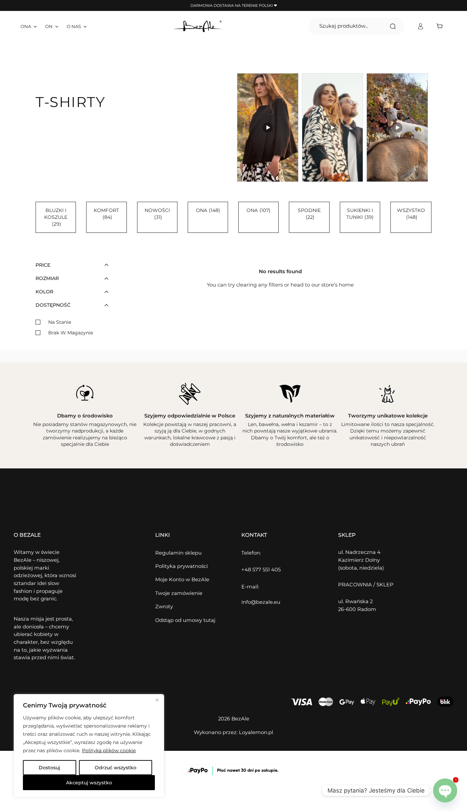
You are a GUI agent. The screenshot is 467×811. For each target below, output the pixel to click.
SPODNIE (309, 213)
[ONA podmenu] (35, 26)
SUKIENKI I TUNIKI (360, 213)
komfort (106, 213)
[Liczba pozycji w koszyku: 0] (441, 26)
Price (43, 265)
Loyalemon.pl (256, 732)
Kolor (44, 292)
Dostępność (53, 305)
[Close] (157, 700)
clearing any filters (259, 285)
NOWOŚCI (157, 213)
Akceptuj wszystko (89, 783)
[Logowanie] (420, 26)
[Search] (393, 26)
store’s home (337, 285)
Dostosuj (49, 768)
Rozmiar (47, 278)
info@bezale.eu (260, 602)
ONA (208, 210)
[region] (89, 745)
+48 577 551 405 (261, 570)
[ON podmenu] (56, 26)
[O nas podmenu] (85, 26)
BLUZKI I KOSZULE (55, 217)
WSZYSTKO (411, 213)
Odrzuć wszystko (115, 768)
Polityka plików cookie (109, 750)
